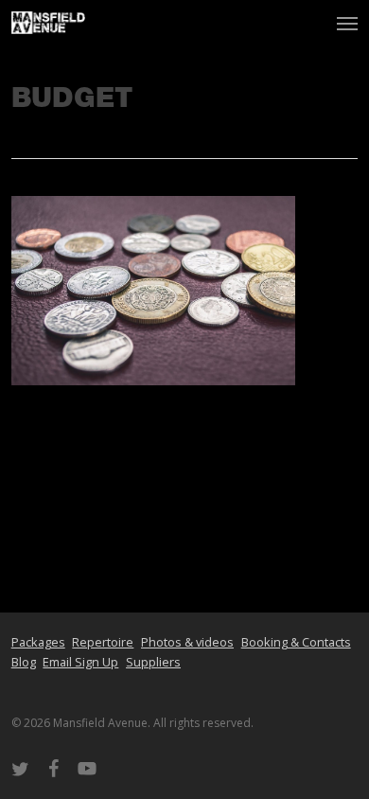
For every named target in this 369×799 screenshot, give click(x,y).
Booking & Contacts (296, 641)
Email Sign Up (80, 661)
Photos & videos (187, 641)
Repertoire (102, 641)
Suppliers (153, 661)
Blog (23, 661)
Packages (38, 641)
